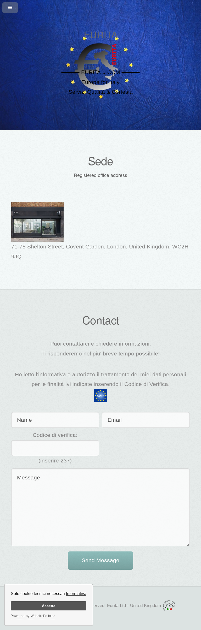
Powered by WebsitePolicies (33, 616)
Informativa (76, 593)
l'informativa (51, 374)
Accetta (48, 606)
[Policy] (100, 395)
